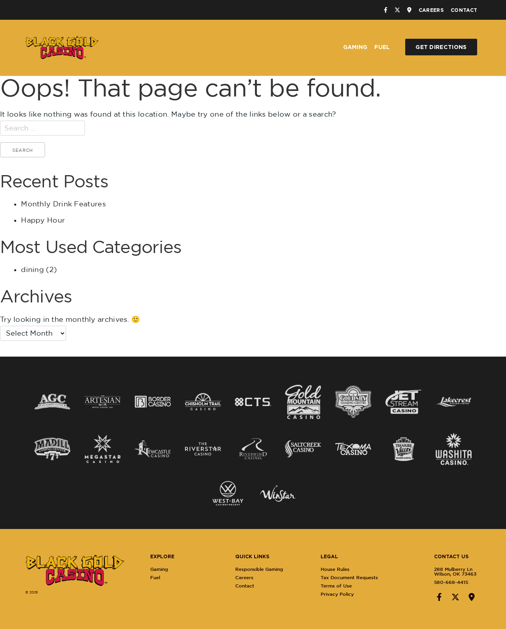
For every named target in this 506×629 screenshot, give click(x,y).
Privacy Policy (337, 594)
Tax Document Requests (349, 577)
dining (32, 269)
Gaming (355, 47)
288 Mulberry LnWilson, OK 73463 (455, 571)
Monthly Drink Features (63, 204)
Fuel (382, 47)
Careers (431, 10)
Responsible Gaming (259, 569)
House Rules (335, 569)
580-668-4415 (451, 582)
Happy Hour (43, 220)
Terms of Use (336, 585)
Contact (464, 10)
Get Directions (440, 47)
